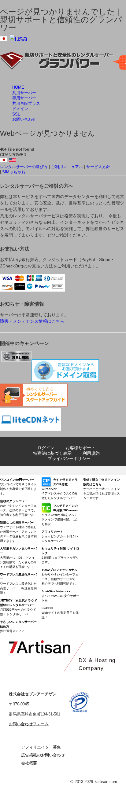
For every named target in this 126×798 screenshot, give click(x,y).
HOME (18, 87)
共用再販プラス (26, 103)
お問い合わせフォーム (29, 724)
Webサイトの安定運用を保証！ (60, 612)
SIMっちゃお (13, 172)
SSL (16, 114)
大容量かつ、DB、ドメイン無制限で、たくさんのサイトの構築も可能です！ (18, 557)
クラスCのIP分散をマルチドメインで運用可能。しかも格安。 (60, 515)
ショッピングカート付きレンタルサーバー (60, 536)
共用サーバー (24, 92)
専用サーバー (24, 98)
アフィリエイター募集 (41, 747)
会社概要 (29, 763)
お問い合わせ (24, 119)
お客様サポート (80, 447)
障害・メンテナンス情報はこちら (32, 321)
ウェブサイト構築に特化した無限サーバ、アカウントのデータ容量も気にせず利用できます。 (18, 531)
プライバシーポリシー (69, 458)
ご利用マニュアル (67, 166)
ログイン (45, 447)
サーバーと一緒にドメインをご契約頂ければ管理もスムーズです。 (101, 489)
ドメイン (20, 108)
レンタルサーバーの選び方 (24, 166)
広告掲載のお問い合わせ (43, 755)
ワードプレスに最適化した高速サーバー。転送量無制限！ (18, 583)
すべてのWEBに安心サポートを (60, 596)
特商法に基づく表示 (52, 453)
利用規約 (91, 453)
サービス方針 (98, 166)
